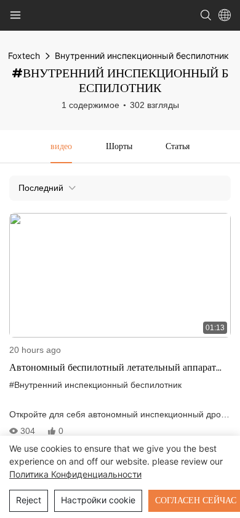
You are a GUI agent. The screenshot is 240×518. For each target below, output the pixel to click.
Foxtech (24, 55)
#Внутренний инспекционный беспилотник (95, 385)
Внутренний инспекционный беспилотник (142, 55)
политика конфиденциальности (75, 474)
